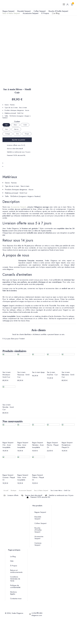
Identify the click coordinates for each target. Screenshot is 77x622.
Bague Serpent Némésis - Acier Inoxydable (38, 445)
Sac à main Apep (38, 372)
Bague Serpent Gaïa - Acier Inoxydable (22, 477)
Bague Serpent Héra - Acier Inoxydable (22, 445)
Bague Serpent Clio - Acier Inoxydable (8, 445)
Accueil (6, 490)
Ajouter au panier (18, 140)
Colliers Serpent (40, 523)
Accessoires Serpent (18, 207)
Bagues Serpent (40, 512)
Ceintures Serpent (37, 544)
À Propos (13, 565)
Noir (6, 129)
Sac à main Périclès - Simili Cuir (8, 407)
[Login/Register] (67, 4)
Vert (6, 125)
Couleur (17, 122)
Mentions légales (13, 593)
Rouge (27, 134)
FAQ (11, 561)
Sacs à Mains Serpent (41, 490)
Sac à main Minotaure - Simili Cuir (7, 374)
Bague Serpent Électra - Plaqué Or (52, 445)
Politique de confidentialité (15, 586)
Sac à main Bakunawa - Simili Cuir (68, 374)
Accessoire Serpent (25, 490)
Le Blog (13, 556)
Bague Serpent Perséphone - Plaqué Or (67, 445)
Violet (25, 125)
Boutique (13, 490)
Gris (17, 134)
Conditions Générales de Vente (15, 579)
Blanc (15, 125)
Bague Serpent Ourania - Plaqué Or (9, 477)
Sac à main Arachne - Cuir (52, 373)
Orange (7, 134)
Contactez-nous (15, 598)
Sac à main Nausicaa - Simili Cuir (23, 374)
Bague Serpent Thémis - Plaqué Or (38, 477)
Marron (16, 129)
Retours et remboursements (16, 571)
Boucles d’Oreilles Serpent (38, 530)
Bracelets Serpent (37, 518)
